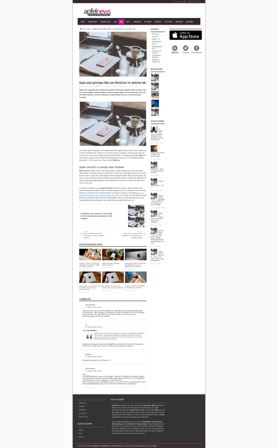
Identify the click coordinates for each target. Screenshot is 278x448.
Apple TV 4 (156, 39)
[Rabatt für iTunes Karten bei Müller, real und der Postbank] (154, 213)
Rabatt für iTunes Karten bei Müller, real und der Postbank (157, 217)
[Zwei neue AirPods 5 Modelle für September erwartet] (136, 277)
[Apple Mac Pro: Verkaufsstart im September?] (155, 86)
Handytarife (92, 21)
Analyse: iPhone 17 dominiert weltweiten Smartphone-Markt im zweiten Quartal (89, 264)
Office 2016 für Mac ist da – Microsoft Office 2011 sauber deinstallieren (157, 256)
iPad (115, 21)
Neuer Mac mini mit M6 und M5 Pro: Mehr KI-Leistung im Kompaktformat (90, 287)
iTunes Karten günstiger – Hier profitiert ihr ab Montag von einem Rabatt (158, 200)
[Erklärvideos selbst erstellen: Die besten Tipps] (154, 148)
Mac (121, 21)
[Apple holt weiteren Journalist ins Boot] (155, 77)
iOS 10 (154, 44)
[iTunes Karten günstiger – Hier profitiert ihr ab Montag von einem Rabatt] (154, 196)
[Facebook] (180, 1)
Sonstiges (179, 21)
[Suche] (198, 1)
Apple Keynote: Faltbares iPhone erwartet (110, 264)
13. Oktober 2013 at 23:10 (93, 371)
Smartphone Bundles (156, 56)
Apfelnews (82, 403)
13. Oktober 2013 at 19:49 (93, 327)
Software (147, 21)
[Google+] (177, 1)
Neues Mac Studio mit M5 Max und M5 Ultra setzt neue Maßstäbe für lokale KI (135, 264)
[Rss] (174, 1)
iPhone (81, 437)
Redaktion (82, 410)
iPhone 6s (155, 34)
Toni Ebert (92, 86)
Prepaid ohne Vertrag (156, 52)
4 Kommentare (124, 86)
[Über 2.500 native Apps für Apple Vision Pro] (155, 95)
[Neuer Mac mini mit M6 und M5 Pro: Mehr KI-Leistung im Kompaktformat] (90, 277)
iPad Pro (155, 36)
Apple (128, 21)
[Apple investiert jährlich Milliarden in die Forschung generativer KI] (155, 103)
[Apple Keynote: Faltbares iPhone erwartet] (113, 254)
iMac (139, 86)
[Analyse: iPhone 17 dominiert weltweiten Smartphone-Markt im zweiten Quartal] (90, 254)
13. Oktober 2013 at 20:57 (93, 357)
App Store (168, 21)
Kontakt (81, 406)
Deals (83, 21)
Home (83, 29)
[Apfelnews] (97, 12)
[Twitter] (182, 1)
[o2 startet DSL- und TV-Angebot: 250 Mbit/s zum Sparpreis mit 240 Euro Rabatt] (154, 129)
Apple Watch (156, 41)
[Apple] (185, 1)
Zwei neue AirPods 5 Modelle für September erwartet (135, 286)
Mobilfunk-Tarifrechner (156, 61)
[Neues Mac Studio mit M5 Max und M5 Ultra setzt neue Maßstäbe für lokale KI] (136, 254)
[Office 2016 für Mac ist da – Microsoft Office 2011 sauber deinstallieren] (154, 252)
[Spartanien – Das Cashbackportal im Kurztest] (154, 165)
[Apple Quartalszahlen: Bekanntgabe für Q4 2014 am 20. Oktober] (155, 112)
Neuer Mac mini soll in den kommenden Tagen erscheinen (112, 286)
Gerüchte (158, 21)
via (132, 200)
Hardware (137, 21)
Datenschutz (83, 417)
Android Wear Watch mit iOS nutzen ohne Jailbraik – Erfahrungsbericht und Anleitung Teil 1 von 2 (157, 237)
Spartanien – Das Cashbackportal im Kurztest (157, 170)
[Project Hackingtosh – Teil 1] (154, 181)
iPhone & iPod (105, 21)
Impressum (83, 413)
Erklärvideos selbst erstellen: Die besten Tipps (157, 154)
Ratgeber (189, 21)
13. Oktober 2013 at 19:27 (93, 307)
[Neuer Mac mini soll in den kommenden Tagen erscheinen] (113, 277)
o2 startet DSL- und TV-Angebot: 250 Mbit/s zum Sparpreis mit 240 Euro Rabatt (157, 134)
